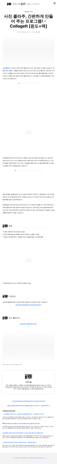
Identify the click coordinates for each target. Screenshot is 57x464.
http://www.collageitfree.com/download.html (28, 305)
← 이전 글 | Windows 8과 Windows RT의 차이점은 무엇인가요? (28, 401)
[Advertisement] (28, 50)
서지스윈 (37, 32)
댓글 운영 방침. (34, 458)
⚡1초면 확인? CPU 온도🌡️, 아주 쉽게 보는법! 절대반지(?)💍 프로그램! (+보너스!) (23, 414)
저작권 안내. (41, 458)
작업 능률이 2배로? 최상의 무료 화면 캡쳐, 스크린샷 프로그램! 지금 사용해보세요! (23, 433)
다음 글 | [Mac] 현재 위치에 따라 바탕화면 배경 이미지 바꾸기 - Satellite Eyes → (28, 405)
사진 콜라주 (6, 68)
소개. (28, 458)
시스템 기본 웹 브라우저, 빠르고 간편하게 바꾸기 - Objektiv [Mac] (19, 442)
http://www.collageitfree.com (28, 324)
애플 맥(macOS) (28, 11)
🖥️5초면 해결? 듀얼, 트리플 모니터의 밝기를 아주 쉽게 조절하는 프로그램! (21, 423)
